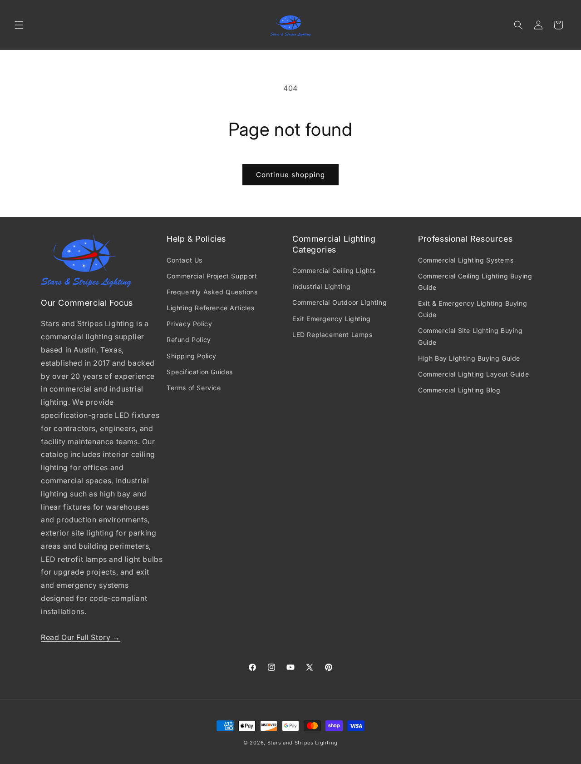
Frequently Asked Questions (212, 292)
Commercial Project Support (212, 276)
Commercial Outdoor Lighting (339, 302)
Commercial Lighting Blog (459, 390)
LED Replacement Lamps (332, 334)
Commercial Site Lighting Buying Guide (470, 336)
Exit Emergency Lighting (331, 318)
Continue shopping (290, 174)
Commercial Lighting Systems (465, 260)
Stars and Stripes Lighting (302, 742)
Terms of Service (194, 388)
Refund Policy (189, 339)
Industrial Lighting (321, 286)
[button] (19, 25)
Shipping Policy (192, 356)
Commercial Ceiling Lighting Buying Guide (475, 281)
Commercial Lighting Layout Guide (473, 374)
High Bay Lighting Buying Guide (469, 358)
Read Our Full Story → (80, 637)
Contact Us (184, 260)
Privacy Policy (189, 323)
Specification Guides (200, 372)
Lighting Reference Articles (210, 308)
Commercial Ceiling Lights (334, 270)
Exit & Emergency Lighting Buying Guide (472, 308)
